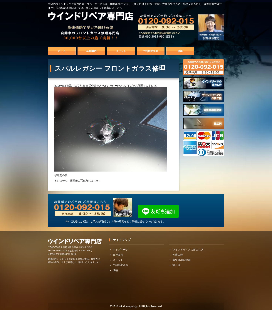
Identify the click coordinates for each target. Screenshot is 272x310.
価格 (180, 51)
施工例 (176, 265)
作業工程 (177, 254)
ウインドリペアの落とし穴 (188, 249)
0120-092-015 (60, 250)
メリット (121, 51)
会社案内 (91, 51)
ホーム (62, 51)
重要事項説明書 (181, 260)
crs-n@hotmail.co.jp (66, 254)
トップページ (120, 249)
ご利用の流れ (150, 51)
